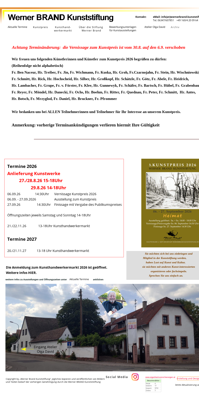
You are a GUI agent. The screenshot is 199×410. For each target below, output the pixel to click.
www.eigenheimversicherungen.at (160, 377)
